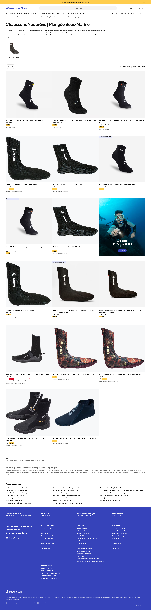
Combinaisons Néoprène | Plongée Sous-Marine (67, 488)
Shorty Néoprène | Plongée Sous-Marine (65, 490)
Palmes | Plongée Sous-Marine (15, 495)
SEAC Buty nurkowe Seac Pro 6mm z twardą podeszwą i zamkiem (25, 439)
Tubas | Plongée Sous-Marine (109, 498)
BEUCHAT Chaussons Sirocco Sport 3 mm (20, 310)
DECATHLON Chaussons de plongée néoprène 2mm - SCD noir (74, 120)
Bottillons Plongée (14, 57)
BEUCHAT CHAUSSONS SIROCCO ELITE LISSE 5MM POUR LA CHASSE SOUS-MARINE (73, 311)
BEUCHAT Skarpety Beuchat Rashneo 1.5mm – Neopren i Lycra (74, 438)
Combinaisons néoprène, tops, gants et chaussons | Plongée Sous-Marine (123, 490)
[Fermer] (144, 2)
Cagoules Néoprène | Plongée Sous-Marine (19, 503)
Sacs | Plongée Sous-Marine (14, 500)
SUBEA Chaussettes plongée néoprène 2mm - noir (117, 185)
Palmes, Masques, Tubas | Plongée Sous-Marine (67, 503)
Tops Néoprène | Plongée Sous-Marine (112, 488)
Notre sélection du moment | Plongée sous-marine (21, 493)
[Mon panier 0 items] (143, 8)
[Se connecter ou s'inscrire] (139, 8)
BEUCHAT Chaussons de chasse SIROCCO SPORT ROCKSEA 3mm (75, 374)
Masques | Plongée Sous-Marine (63, 500)
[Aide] (135, 8)
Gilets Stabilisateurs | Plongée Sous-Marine (66, 495)
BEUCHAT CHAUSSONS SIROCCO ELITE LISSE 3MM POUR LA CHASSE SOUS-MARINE (120, 311)
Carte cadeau (140, 13)
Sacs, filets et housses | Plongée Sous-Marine (114, 495)
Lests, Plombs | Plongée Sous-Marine (64, 498)
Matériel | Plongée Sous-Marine (110, 500)
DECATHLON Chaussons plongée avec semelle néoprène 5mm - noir (121, 121)
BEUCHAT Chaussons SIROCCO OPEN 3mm (67, 247)
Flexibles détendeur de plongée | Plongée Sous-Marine (117, 493)
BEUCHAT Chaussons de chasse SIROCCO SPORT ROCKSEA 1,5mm (120, 375)
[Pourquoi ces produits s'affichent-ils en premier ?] (121, 66)
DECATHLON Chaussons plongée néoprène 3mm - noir (25, 120)
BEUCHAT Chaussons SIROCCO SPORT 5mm (21, 185)
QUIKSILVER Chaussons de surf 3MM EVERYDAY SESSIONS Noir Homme (27, 375)
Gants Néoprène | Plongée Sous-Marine (18, 488)
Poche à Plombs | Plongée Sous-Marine (65, 493)
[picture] (29, 94)
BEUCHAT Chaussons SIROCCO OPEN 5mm (67, 185)
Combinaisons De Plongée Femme (16, 490)
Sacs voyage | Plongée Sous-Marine (17, 498)
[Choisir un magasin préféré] (131, 8)
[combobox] (139, 66)
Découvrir (122, 250)
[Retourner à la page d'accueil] (16, 8)
